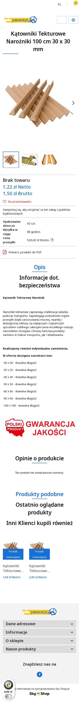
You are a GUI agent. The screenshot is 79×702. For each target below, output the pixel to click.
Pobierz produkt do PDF (25, 252)
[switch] (8, 696)
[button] (75, 4)
